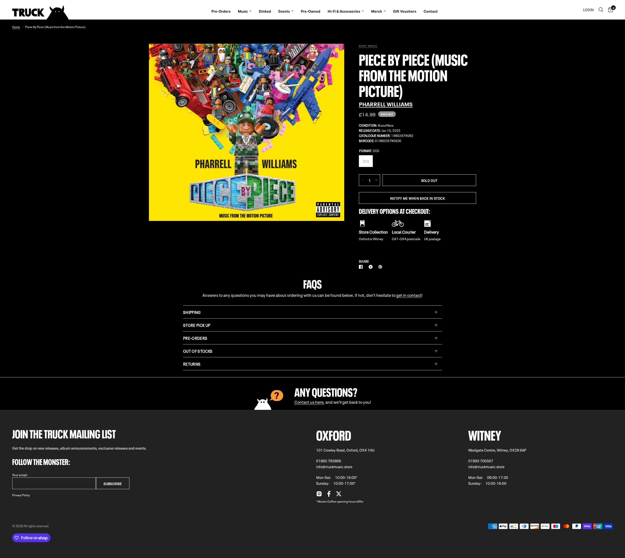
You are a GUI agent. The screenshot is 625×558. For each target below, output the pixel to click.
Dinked (265, 11)
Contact (431, 11)
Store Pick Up (196, 325)
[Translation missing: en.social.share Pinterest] (381, 267)
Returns (191, 364)
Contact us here (308, 402)
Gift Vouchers (404, 11)
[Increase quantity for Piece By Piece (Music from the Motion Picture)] (376, 180)
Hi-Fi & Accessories (344, 11)
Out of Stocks (197, 351)
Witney (484, 434)
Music (243, 11)
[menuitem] (221, 9)
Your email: (20, 474)
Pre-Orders (220, 11)
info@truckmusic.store (334, 466)
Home (16, 26)
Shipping (192, 312)
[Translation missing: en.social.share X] (372, 267)
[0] (609, 10)
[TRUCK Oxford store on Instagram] (319, 495)
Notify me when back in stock (417, 198)
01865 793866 (328, 460)
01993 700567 (480, 460)
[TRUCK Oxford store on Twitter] (339, 495)
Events (284, 11)
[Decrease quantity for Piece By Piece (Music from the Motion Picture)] (362, 180)
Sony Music (368, 46)
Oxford (333, 434)
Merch (376, 11)
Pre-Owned (310, 11)
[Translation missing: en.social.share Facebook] (362, 267)
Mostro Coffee (327, 501)
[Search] (601, 10)
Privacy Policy (21, 495)
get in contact (408, 295)
